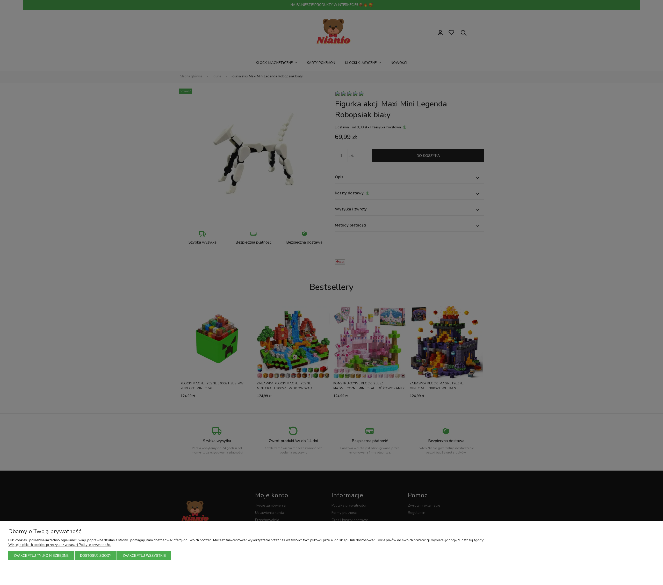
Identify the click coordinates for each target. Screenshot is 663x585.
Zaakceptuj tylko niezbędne (41, 556)
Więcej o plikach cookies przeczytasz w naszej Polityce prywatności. (59, 545)
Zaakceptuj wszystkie (144, 556)
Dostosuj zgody (95, 556)
